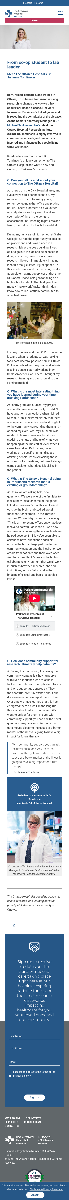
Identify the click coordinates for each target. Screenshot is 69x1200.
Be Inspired (11, 1122)
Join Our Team (32, 1122)
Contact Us (12, 1126)
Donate (34, 20)
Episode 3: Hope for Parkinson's (35, 643)
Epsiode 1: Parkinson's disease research (39, 626)
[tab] (34, 626)
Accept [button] (35, 1194)
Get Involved (33, 1118)
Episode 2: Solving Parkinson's (35, 635)
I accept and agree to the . (34, 1073)
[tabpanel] (34, 598)
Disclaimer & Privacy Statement (46, 1189)
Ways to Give (12, 1118)
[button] (60, 14)
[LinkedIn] (13, 925)
